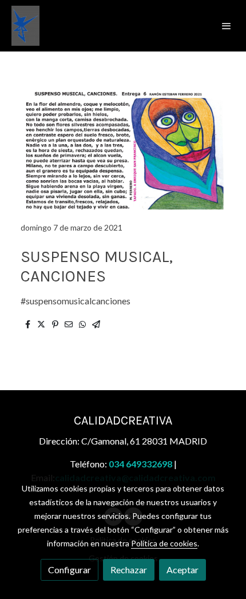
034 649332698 (140, 463)
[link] (25, 26)
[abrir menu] (226, 26)
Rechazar (128, 569)
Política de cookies (164, 543)
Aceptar (182, 569)
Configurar (69, 569)
